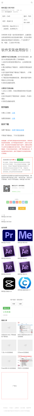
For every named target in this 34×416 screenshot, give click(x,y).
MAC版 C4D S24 (6, 222)
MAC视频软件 (8, 12)
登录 (13, 304)
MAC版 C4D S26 (6, 217)
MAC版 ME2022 (22, 242)
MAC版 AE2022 (6, 258)
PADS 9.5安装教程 (23, 368)
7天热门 (11, 408)
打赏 (22, 208)
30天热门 (5, 408)
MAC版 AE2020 (6, 274)
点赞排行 (17, 408)
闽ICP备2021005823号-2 (14, 411)
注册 (20, 304)
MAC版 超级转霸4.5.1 (24, 290)
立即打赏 (20, 160)
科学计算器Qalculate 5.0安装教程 (25, 336)
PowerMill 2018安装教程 (8, 368)
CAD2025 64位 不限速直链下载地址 (8, 336)
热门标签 (22, 408)
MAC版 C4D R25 (25, 179)
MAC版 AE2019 (22, 274)
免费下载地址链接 (18, 130)
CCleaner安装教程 (23, 352)
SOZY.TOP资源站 (13, 179)
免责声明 (28, 408)
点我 (13, 113)
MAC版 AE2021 (22, 258)
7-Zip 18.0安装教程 (7, 352)
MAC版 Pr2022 (5, 242)
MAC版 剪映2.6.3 (6, 291)
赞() (12, 208)
